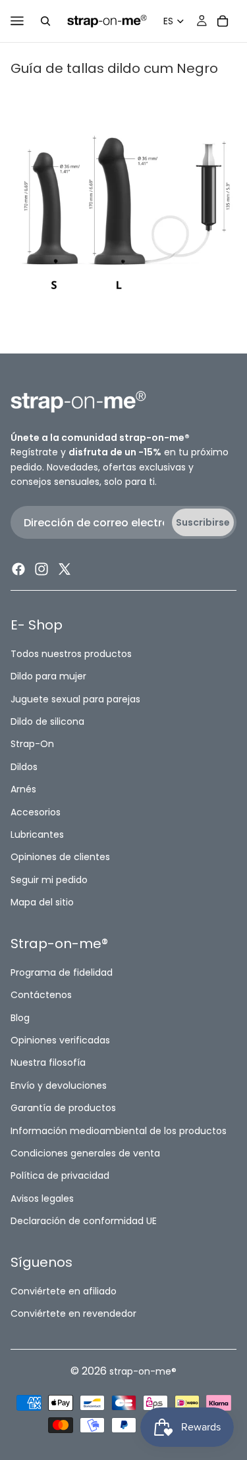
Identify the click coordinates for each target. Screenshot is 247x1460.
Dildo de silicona (47, 721)
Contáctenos (41, 994)
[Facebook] (18, 570)
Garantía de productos (63, 1107)
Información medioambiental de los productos (119, 1130)
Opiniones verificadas (60, 1040)
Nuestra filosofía (48, 1063)
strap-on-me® (143, 1371)
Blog (20, 1017)
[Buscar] (45, 21)
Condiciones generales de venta (85, 1153)
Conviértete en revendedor (73, 1313)
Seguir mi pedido (49, 879)
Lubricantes (37, 834)
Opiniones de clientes (60, 856)
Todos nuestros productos (71, 653)
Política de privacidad (60, 1175)
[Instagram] (41, 570)
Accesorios (36, 812)
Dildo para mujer (48, 676)
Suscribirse (203, 522)
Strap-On (32, 743)
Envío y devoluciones (59, 1085)
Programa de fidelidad (62, 972)
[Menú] (17, 21)
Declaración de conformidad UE (84, 1220)
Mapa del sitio (42, 902)
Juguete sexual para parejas (75, 699)
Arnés (23, 789)
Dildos (24, 766)
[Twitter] (64, 570)
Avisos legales (42, 1198)
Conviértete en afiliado (64, 1291)
